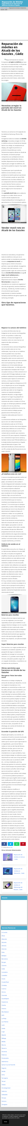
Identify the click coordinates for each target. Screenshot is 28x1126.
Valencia (4, 1091)
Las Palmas (5, 1022)
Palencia (4, 1055)
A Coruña (4, 932)
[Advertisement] (14, 25)
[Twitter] (10, 843)
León (3, 1025)
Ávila (3, 952)
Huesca (4, 1008)
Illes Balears (5, 1012)
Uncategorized (6, 1088)
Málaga (4, 1038)
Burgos (4, 962)
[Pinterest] (23, 843)
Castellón (4, 975)
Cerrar (5, 1121)
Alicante (4, 942)
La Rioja (4, 1018)
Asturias (4, 949)
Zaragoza (4, 1104)
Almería (4, 946)
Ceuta (3, 979)
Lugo (3, 1032)
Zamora (4, 1101)
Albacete (4, 939)
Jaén (3, 1015)
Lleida (3, 1028)
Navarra (4, 1048)
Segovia (4, 1068)
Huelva (4, 1005)
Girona (4, 992)
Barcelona (5, 959)
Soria (3, 1075)
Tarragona (5, 1078)
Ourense (4, 1051)
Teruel (3, 1081)
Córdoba (4, 985)
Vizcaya (4, 1098)
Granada (4, 995)
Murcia (4, 1045)
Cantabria (5, 972)
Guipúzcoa (5, 1002)
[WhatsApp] (16, 843)
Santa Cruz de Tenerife (8, 1065)
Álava (3, 936)
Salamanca (5, 1061)
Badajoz (4, 955)
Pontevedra (5, 1058)
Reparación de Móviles (12, 2)
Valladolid (4, 1094)
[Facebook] (4, 843)
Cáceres (4, 965)
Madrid (4, 1035)
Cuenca (4, 989)
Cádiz (6, 8)
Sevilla (3, 1071)
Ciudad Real (5, 982)
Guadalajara (5, 998)
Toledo (4, 1084)
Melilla (3, 1041)
